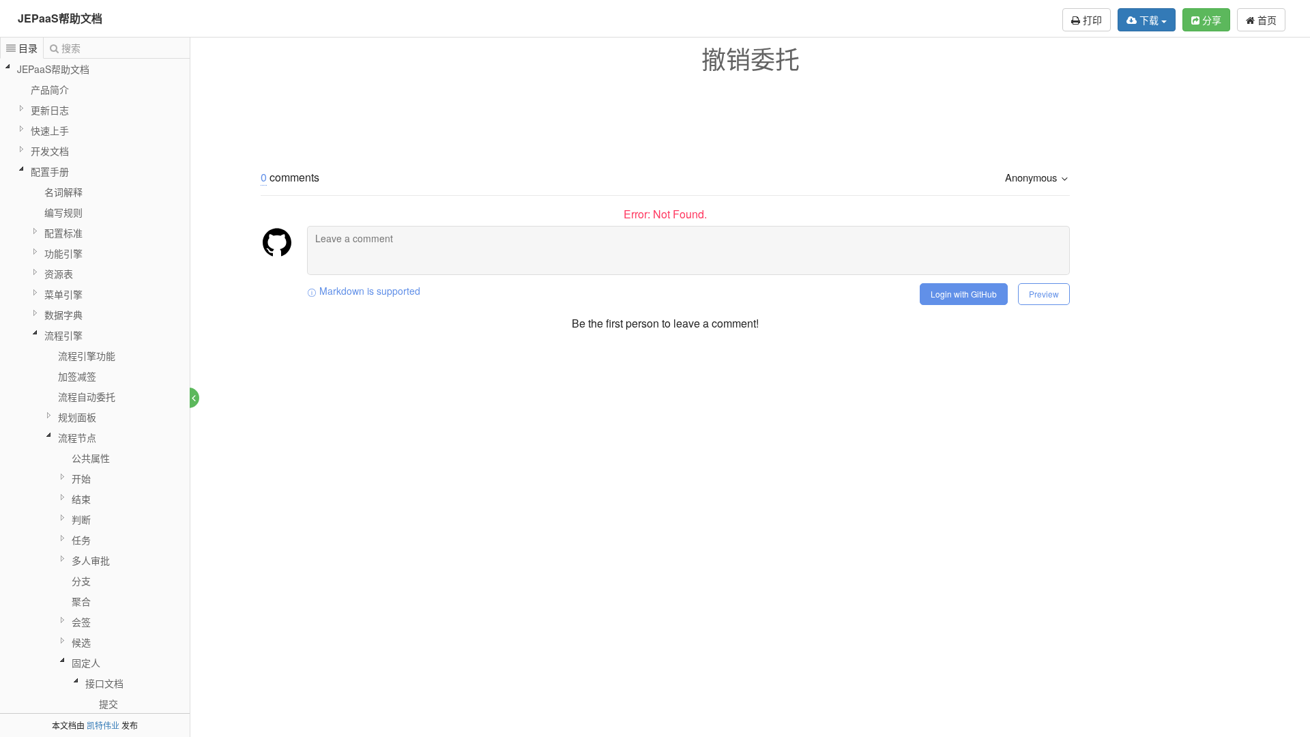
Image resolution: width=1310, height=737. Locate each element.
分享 (1210, 20)
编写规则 (63, 212)
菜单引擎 (63, 294)
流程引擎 (63, 335)
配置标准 (63, 233)
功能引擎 (63, 253)
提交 (108, 703)
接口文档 (104, 683)
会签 (81, 621)
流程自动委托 (86, 396)
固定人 (86, 662)
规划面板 (77, 417)
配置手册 (50, 171)
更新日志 (50, 110)
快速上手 (50, 130)
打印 (1091, 20)
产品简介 (50, 89)
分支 (81, 581)
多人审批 (91, 560)
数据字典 (63, 314)
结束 (81, 499)
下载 (1149, 20)
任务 (81, 540)
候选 (81, 642)
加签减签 (77, 376)
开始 (81, 478)
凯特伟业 (103, 725)
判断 (81, 519)
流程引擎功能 (86, 355)
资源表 (58, 273)
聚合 (81, 601)
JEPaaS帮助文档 (60, 18)
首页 (1266, 20)
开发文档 (50, 151)
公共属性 (91, 458)
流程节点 (77, 437)
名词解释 (63, 192)
